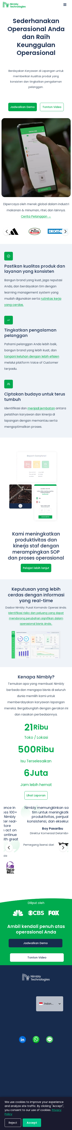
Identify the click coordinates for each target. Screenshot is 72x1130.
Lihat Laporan (36, 795)
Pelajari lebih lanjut (36, 568)
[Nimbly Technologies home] (14, 5)
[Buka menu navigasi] (65, 5)
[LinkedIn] (22, 1039)
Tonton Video (51, 107)
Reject (13, 1123)
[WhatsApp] (36, 1039)
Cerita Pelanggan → (36, 216)
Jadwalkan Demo (22, 107)
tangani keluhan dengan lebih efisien (31, 356)
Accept (32, 1123)
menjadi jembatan (41, 408)
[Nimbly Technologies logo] (36, 983)
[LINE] (49, 1039)
